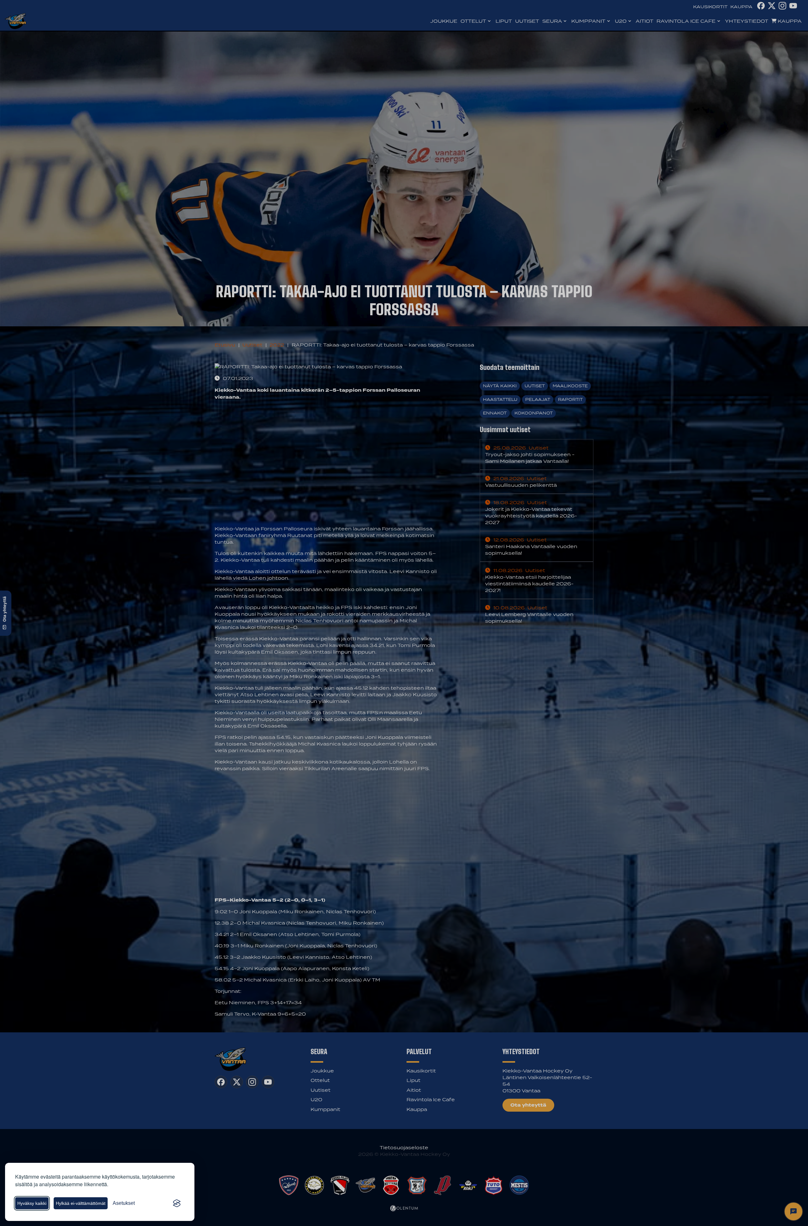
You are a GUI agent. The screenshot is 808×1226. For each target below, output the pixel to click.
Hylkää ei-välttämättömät (80, 1203)
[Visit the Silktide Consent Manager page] (176, 1203)
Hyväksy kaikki (31, 1203)
